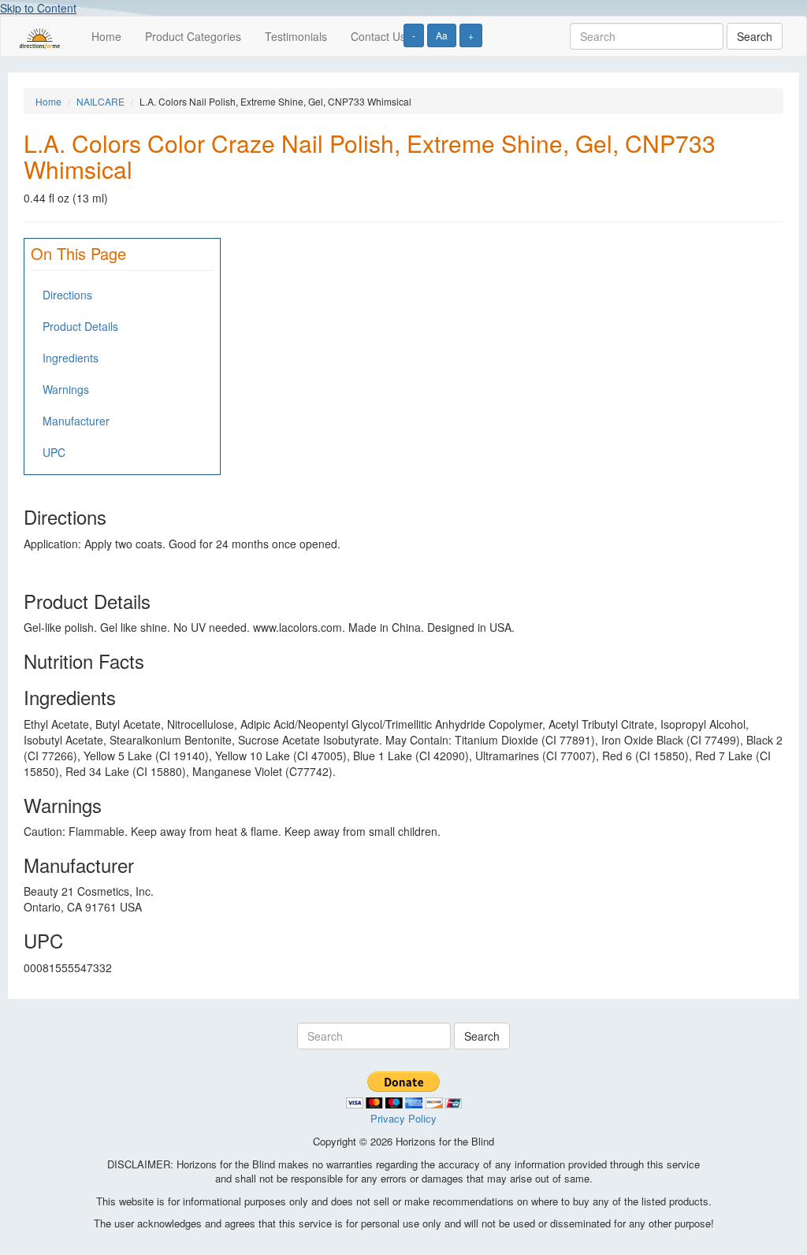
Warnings (66, 389)
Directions (67, 295)
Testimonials (296, 36)
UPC (54, 452)
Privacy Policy (403, 1118)
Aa (442, 35)
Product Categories (193, 36)
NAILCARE (100, 101)
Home (106, 36)
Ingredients (71, 358)
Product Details (80, 326)
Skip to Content (38, 8)
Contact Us (378, 36)
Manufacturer (76, 421)
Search (754, 36)
